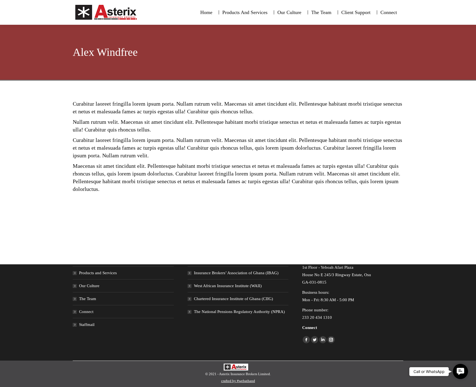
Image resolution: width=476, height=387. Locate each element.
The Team (87, 299)
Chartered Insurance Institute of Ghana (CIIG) (233, 299)
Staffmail (86, 324)
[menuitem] (206, 12)
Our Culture (89, 286)
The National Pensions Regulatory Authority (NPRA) (239, 311)
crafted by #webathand (238, 381)
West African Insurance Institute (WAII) (228, 286)
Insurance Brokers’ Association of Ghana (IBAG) (236, 273)
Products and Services (98, 273)
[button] (460, 371)
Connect (86, 311)
